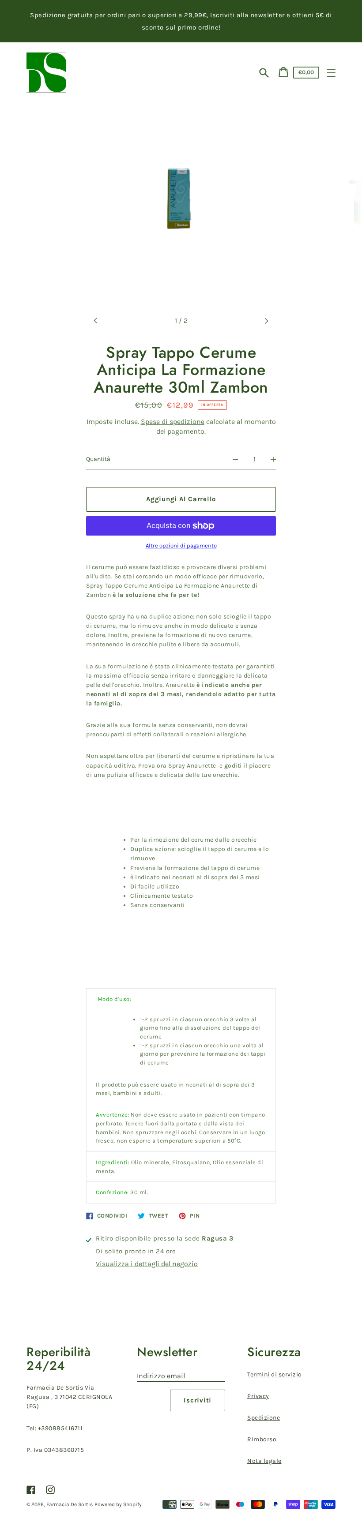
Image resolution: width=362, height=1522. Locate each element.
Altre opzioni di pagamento (181, 546)
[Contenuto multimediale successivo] (266, 320)
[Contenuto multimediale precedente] (96, 320)
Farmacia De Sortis (69, 1504)
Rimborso (261, 1439)
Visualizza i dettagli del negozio (147, 1264)
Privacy (258, 1396)
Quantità (98, 459)
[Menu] (331, 72)
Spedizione (263, 1417)
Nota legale (264, 1461)
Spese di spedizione (172, 421)
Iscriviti (197, 1400)
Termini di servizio (274, 1374)
